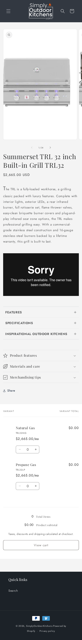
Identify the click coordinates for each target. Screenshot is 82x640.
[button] (8, 11)
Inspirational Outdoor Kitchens (36, 334)
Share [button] (11, 390)
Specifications (19, 323)
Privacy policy (47, 631)
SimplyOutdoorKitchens (39, 626)
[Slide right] (50, 147)
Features (13, 312)
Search (13, 591)
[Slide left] (31, 147)
